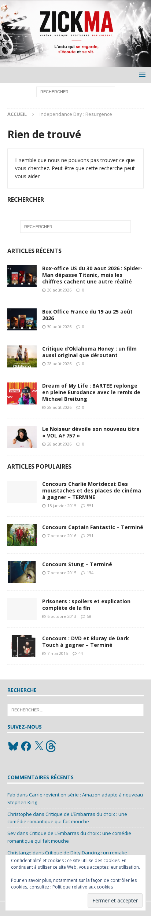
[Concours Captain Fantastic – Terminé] (22, 535)
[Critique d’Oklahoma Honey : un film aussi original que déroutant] (22, 356)
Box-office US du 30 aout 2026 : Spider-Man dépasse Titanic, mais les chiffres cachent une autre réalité (92, 275)
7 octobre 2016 (61, 535)
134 (90, 572)
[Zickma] (75, 62)
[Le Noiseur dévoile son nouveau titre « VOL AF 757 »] (22, 437)
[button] (141, 74)
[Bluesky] (13, 746)
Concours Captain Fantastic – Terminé (92, 527)
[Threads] (52, 746)
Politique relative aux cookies (82, 887)
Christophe (19, 814)
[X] (39, 746)
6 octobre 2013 (61, 616)
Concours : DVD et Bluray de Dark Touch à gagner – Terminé (85, 641)
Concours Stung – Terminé (77, 564)
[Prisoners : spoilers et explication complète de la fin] (22, 609)
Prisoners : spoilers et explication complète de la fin (86, 604)
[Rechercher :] (75, 91)
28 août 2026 (59, 363)
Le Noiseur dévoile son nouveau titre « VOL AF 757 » (91, 432)
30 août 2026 (59, 290)
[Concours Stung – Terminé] (22, 572)
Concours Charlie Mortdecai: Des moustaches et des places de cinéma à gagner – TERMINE (91, 490)
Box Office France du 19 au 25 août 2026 (87, 315)
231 (90, 535)
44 (80, 653)
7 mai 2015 (57, 653)
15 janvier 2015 (61, 505)
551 (90, 505)
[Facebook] (26, 746)
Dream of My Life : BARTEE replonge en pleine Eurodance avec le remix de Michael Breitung (91, 392)
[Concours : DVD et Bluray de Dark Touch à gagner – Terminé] (22, 646)
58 (89, 616)
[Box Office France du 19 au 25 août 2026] (22, 319)
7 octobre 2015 (61, 572)
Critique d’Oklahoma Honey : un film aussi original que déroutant (89, 352)
